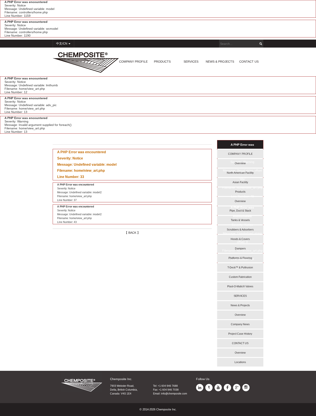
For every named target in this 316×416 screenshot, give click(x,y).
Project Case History (240, 333)
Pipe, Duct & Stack (240, 210)
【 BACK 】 (132, 232)
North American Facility (240, 172)
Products (240, 191)
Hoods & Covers (240, 239)
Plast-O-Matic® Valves (240, 286)
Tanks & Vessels (240, 220)
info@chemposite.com (174, 393)
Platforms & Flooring (240, 258)
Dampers (240, 248)
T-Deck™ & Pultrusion (240, 267)
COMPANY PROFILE (133, 61)
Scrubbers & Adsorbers (240, 229)
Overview (240, 163)
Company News (240, 324)
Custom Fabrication (240, 276)
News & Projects (240, 305)
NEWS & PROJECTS (220, 61)
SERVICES (191, 61)
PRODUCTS (162, 61)
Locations (240, 362)
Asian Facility (240, 182)
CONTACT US (249, 61)
